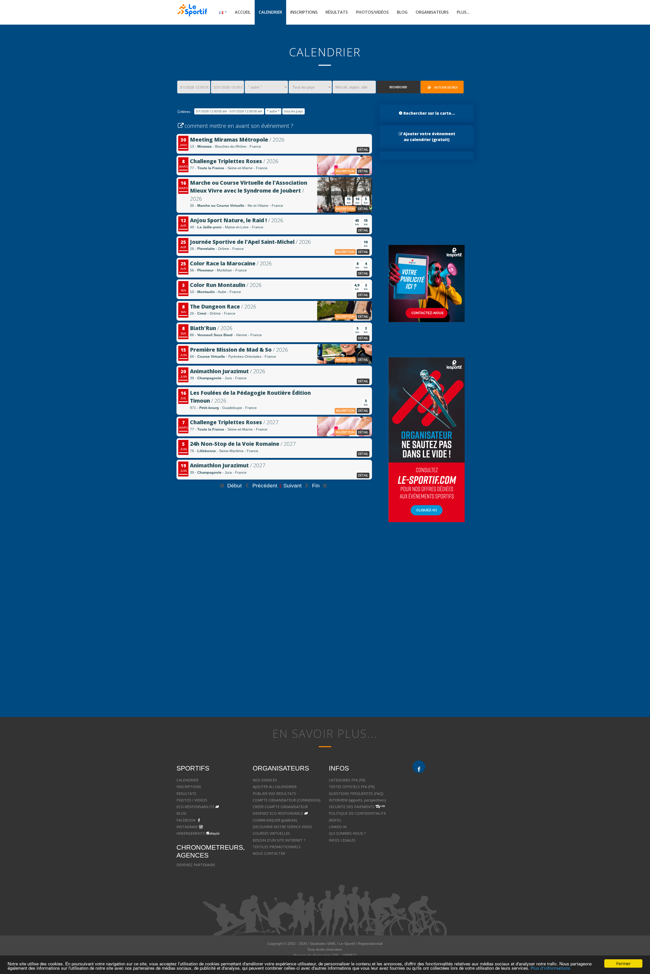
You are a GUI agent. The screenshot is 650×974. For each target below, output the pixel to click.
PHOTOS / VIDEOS (191, 800)
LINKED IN (338, 826)
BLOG (181, 813)
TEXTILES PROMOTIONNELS (277, 846)
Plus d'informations (550, 968)
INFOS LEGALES (342, 840)
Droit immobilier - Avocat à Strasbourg (444, 820)
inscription (345, 171)
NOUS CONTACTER (269, 853)
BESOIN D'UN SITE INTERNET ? (279, 840)
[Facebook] (419, 766)
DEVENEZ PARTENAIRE (195, 864)
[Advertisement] (274, 579)
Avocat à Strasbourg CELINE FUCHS (358, 853)
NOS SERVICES (265, 780)
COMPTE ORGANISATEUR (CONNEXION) (286, 800)
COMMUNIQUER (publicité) (275, 820)
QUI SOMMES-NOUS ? (347, 833)
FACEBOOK (186, 820)
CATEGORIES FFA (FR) (347, 780)
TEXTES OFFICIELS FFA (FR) (352, 786)
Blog (402, 12)
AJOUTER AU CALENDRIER (275, 786)
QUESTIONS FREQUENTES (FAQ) (356, 793)
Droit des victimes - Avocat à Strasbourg (446, 813)
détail (363, 149)
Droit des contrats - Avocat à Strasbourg (446, 833)
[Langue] (223, 12)
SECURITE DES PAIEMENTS (351, 806)
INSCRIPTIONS (188, 786)
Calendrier (270, 12)
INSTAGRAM (186, 826)
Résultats (337, 12)
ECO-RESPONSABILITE (195, 806)
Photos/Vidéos (372, 12)
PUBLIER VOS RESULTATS (274, 793)
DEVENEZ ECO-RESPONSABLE (278, 813)
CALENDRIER (187, 780)
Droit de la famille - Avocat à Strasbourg (446, 800)
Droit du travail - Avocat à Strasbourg (443, 826)
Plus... (463, 12)
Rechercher (398, 87)
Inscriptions (304, 12)
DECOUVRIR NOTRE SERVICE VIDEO (282, 826)
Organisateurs (432, 12)
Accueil (243, 12)
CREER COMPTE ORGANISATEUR (280, 806)
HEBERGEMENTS (190, 833)
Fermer (623, 963)
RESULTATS (186, 793)
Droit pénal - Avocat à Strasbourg (440, 806)
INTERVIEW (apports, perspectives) (357, 800)
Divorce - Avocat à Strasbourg (437, 793)
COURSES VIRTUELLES (271, 833)
